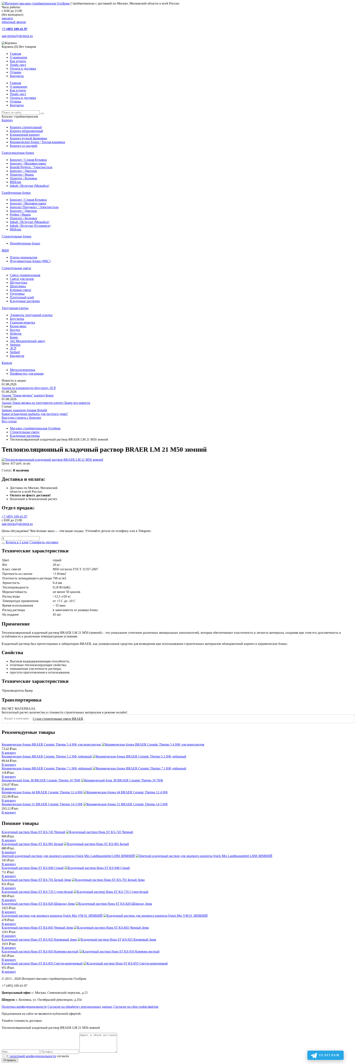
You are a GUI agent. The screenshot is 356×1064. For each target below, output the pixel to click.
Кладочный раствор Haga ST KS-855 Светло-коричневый (42, 963)
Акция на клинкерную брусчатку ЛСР (29, 388)
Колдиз (15, 330)
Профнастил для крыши (27, 373)
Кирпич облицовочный (26, 131)
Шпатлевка (18, 286)
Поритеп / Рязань (22, 174)
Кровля (7, 363)
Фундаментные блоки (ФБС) (30, 261)
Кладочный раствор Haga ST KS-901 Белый (32, 844)
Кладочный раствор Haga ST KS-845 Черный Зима (37, 927)
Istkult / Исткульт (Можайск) (29, 185)
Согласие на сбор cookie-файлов (135, 1006)
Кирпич (7, 120)
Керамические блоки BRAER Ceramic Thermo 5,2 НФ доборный (47, 756)
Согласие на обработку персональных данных (80, 1006)
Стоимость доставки (43, 542)
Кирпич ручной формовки (28, 138)
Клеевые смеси (20, 290)
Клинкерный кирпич (25, 134)
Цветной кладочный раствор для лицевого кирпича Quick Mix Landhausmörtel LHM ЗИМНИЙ (68, 856)
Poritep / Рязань (20, 214)
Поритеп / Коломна (23, 178)
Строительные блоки (16, 236)
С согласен (38, 1056)
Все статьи (9, 421)
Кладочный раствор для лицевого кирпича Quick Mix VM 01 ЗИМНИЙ (52, 915)
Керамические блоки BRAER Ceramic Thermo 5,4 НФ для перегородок (51, 744)
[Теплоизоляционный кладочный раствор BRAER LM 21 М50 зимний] (52, 459)
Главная (15, 53)
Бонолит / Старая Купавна (28, 159)
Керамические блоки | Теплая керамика (37, 142)
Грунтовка (17, 293)
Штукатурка (18, 282)
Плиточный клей (22, 297)
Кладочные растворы (25, 301)
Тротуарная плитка (15, 308)
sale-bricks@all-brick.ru (17, 36)
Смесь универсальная (25, 275)
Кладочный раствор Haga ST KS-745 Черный (33, 832)
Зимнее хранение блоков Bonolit (24, 410)
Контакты (17, 76)
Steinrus (15, 344)
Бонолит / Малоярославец (28, 163)
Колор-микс (18, 326)
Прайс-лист (18, 65)
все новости (81, 403)
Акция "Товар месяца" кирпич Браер (28, 395)
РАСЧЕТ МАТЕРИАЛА (18, 708)
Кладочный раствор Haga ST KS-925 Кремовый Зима (39, 939)
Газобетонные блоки (16, 192)
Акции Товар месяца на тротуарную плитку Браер (37, 403)
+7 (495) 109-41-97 (14, 29)
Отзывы (15, 72)
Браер (14, 337)
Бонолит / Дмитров (23, 171)
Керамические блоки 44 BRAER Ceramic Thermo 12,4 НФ (42, 792)
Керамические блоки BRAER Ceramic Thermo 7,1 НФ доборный (47, 768)
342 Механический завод (27, 341)
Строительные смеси (16, 268)
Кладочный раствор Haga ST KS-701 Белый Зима (36, 880)
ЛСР (13, 348)
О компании (18, 57)
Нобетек (16, 333)
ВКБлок (15, 182)
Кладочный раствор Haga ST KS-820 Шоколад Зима (38, 903)
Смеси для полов (22, 279)
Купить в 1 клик (17, 542)
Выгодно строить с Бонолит (21, 417)
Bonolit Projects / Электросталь (31, 167)
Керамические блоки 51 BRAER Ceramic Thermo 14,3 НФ (42, 804)
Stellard (15, 352)
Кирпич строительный (26, 127)
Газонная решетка (22, 322)
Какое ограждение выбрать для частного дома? (35, 414)
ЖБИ (5, 250)
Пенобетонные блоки (25, 243)
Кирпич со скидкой (23, 145)
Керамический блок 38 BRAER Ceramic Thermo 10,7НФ (41, 780)
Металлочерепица (22, 370)
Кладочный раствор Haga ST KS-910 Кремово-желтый (40, 951)
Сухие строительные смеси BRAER (58, 718)
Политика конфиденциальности (24, 1006)
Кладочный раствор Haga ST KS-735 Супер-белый (37, 891)
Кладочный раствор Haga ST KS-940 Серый (33, 868)
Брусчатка (17, 318)
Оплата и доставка (23, 68)
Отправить (9, 1060)
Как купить (18, 61)
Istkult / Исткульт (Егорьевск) (30, 225)
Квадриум (17, 356)
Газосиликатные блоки (18, 152)
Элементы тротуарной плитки (31, 315)
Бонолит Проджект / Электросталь (34, 207)
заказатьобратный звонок (14, 20)
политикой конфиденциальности (33, 1056)
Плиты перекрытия (23, 257)
